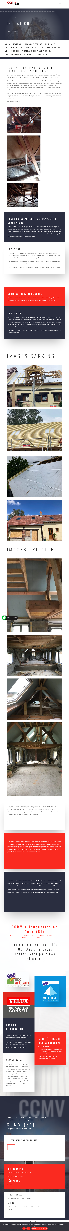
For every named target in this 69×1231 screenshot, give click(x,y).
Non (28, 1228)
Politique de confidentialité (39, 1228)
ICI (11, 1147)
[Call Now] (4, 618)
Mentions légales (34, 1222)
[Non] (67, 1226)
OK (24, 1228)
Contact (12, 32)
